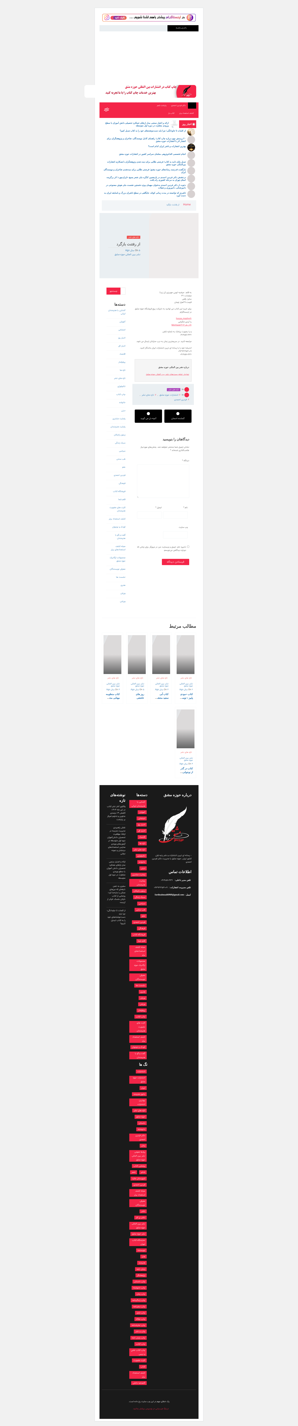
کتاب (143, 1366)
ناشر (143, 1211)
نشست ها (120, 577)
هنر (143, 1256)
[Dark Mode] (120, 110)
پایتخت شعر (162, 105)
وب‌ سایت (183, 527)
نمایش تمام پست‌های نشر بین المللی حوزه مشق (167, 374)
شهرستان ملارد (138, 1178)
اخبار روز (121, 337)
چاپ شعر (141, 1312)
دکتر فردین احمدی (178, 105)
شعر (133, 1172)
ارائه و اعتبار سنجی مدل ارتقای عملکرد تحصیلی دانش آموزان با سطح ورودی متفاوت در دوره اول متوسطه (137, 124)
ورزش (122, 593)
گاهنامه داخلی (139, 1383)
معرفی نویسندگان (117, 569)
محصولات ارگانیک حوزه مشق (117, 559)
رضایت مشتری (119, 418)
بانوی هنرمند (139, 1094)
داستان (142, 1123)
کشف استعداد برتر (186, 113)
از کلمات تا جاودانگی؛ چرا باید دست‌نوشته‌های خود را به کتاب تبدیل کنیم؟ (153, 131)
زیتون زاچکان (119, 434)
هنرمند (142, 1262)
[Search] (113, 110)
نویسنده (141, 1250)
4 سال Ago (162, 689)
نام (185, 507)
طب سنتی (120, 459)
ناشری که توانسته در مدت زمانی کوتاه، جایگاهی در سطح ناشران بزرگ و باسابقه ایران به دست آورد (145, 194)
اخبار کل (121, 345)
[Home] (192, 105)
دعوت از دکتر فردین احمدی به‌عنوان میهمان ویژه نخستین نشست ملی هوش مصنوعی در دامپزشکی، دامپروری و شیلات (146, 186)
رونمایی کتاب (139, 1166)
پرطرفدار (121, 362)
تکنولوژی (121, 386)
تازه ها (122, 370)
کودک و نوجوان (118, 526)
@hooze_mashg (184, 318)
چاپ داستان (139, 1281)
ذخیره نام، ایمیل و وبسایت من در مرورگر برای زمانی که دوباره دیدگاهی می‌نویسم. (161, 549)
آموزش (122, 321)
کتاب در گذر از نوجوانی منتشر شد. (187, 772)
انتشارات (141, 1071)
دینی (123, 410)
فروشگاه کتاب (119, 491)
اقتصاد (122, 354)
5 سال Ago (132, 250)
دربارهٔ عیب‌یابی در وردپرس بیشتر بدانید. (151, 1408)
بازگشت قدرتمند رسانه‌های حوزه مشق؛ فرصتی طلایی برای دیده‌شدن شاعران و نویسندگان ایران (145, 170)
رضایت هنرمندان (118, 426)
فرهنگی (122, 483)
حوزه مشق (140, 1116)
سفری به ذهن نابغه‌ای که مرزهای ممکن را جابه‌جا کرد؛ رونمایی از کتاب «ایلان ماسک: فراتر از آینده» (116, 894)
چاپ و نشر (140, 1331)
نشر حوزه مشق (138, 1233)
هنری (123, 585)
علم (123, 467)
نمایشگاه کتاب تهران (138, 1242)
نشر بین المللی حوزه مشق (127, 254)
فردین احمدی (180, 399)
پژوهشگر (141, 1275)
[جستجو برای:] (122, 291)
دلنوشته (141, 1129)
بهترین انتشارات (141, 1102)
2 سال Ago (186, 689)
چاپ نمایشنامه (138, 1325)
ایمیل (158, 507)
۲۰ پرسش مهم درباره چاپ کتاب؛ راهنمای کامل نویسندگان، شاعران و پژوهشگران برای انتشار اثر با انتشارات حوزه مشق (146, 139)
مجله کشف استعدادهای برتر (118, 548)
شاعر (143, 1172)
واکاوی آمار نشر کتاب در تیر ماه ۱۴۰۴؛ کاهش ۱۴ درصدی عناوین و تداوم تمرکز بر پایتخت (116, 813)
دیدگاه (185, 460)
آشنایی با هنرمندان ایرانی (116, 312)
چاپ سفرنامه (139, 1306)
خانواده (122, 402)
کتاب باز (171, 113)
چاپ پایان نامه (138, 1337)
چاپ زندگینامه (138, 1300)
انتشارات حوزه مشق (192, 46)
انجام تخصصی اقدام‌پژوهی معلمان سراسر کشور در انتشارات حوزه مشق (152, 154)
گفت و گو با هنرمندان (120, 537)
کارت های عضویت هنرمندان (117, 509)
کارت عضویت (139, 1360)
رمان (143, 1145)
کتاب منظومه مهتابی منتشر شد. (113, 698)
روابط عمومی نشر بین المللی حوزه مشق (138, 1156)
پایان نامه (141, 1269)
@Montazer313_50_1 (182, 325)
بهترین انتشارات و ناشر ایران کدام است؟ (167, 146)
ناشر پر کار (140, 1217)
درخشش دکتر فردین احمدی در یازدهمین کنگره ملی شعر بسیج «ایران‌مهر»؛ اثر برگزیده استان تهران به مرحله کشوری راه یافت (146, 178)
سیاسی (122, 450)
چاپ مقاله (140, 1319)
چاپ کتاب (120, 394)
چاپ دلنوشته (139, 1287)
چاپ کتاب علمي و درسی (138, 1352)
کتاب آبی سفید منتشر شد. (162, 698)
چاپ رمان (141, 1294)
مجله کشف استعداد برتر (139, 1193)
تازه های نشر (133, 237)
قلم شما (121, 499)
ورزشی (122, 601)
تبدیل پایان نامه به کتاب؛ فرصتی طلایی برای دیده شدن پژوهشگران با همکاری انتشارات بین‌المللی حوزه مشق (146, 163)
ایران (143, 1088)
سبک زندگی (120, 442)
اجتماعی (121, 329)
